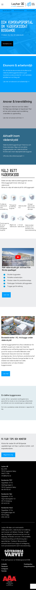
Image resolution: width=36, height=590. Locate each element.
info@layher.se (6, 476)
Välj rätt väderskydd (7, 10)
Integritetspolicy (29, 566)
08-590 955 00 (6, 489)
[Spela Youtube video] (18, 257)
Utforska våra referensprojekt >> (13, 156)
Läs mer (6, 295)
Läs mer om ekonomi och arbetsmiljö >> (16, 82)
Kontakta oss (7, 44)
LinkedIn (4, 564)
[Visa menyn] (2, 4)
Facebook (4, 566)
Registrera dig (8, 455)
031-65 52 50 (5, 503)
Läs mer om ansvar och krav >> (13, 118)
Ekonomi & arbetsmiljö (19, 10)
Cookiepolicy (28, 564)
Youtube (4, 571)
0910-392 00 (5, 517)
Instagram (4, 569)
